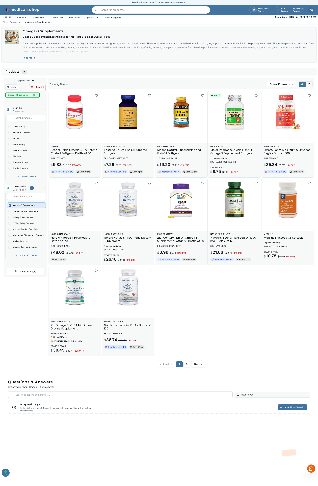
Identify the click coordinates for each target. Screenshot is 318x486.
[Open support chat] (311, 468)
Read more (29, 57)
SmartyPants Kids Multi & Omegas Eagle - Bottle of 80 (287, 151)
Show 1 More (29, 176)
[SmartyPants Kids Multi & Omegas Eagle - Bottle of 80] (288, 112)
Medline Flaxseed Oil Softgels (283, 237)
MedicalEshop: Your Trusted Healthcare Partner (159, 2)
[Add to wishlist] (96, 95)
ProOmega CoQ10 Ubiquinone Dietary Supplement (71, 327)
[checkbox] (9, 126)
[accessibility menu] (5, 472)
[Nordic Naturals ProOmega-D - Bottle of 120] (75, 199)
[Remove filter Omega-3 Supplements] (34, 95)
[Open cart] (311, 10)
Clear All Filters (28, 271)
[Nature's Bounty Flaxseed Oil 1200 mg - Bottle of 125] (234, 199)
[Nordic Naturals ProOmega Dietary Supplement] (128, 199)
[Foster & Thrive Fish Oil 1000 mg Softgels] (128, 112)
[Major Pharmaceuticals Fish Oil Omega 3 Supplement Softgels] (234, 112)
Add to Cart (76, 138)
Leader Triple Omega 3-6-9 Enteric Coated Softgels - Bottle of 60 (74, 151)
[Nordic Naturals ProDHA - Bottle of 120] (128, 287)
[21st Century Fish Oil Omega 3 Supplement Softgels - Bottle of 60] (181, 199)
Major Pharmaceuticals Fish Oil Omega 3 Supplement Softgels (231, 151)
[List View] (309, 84)
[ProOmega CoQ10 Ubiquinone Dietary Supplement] (75, 287)
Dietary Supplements (12, 22)
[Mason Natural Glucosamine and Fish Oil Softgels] (181, 112)
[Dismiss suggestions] (311, 443)
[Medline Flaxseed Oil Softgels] (288, 199)
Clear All (39, 87)
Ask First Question (295, 407)
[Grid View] (302, 84)
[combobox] (282, 84)
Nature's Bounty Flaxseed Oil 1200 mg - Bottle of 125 (233, 239)
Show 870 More (28, 255)
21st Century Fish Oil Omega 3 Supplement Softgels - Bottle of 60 (180, 239)
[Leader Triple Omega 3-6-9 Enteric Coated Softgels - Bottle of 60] (75, 112)
